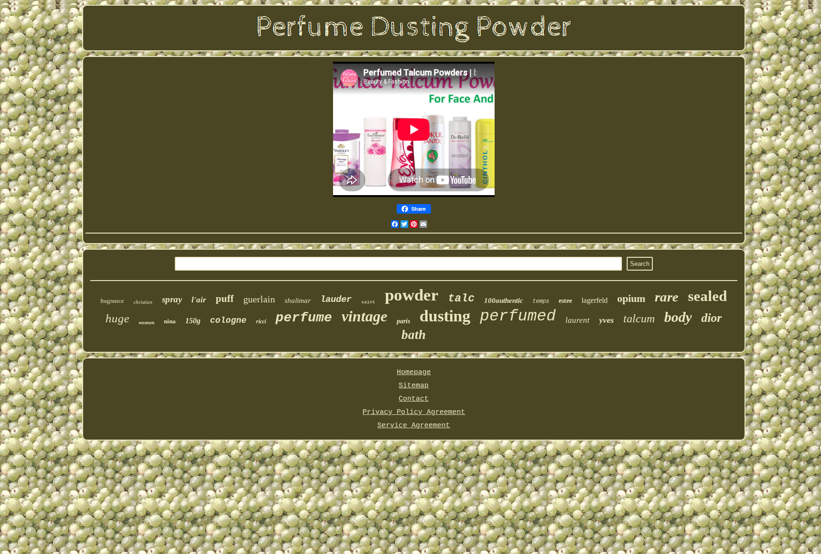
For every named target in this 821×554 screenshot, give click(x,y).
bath (413, 335)
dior (711, 318)
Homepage (414, 372)
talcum (639, 318)
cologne (228, 320)
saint (368, 302)
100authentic (503, 300)
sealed (707, 296)
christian (143, 302)
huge (117, 318)
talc (461, 298)
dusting (445, 316)
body (678, 317)
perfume (304, 317)
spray (172, 299)
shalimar (298, 300)
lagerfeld (595, 300)
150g (192, 321)
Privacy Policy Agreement (414, 412)
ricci (261, 321)
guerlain (259, 299)
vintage (364, 316)
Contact (414, 399)
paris (403, 321)
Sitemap (414, 386)
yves (606, 320)
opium (631, 298)
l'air (198, 299)
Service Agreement (413, 426)
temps (541, 301)
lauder (336, 299)
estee (565, 300)
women (146, 322)
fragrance (112, 300)
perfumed (518, 316)
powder (412, 295)
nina (170, 321)
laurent (577, 320)
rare (666, 296)
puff (225, 298)
